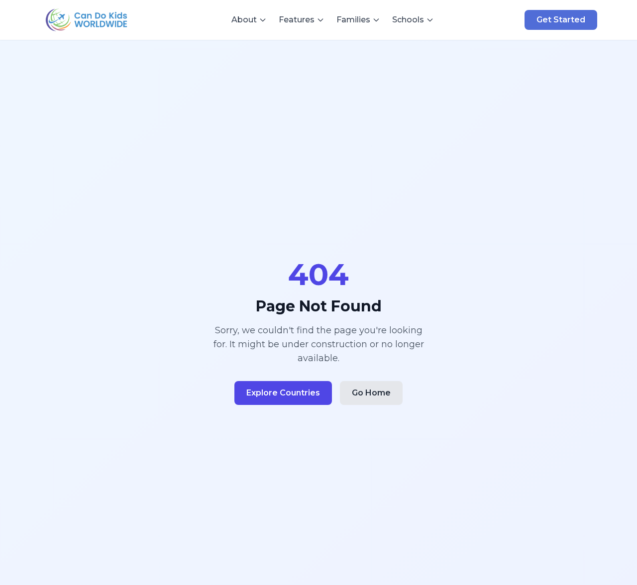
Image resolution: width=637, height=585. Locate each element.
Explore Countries (283, 392)
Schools (408, 19)
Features (297, 19)
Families (353, 19)
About (244, 19)
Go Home (371, 392)
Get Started (560, 19)
